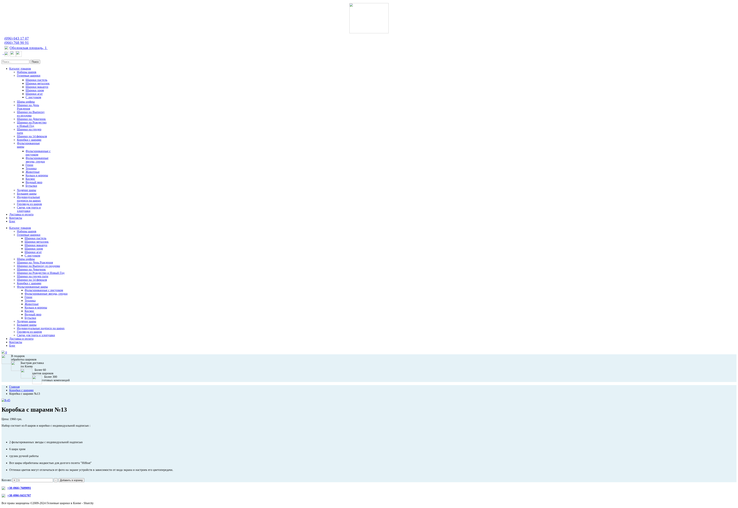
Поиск (35, 61)
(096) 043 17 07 (16, 38)
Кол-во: (7, 480)
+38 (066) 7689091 (19, 488)
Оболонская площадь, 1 (29, 48)
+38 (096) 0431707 (19, 495)
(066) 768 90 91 (16, 43)
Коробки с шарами (21, 390)
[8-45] (6, 400)
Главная (14, 386)
